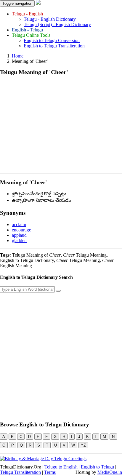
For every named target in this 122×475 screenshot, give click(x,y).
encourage (21, 229)
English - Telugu (27, 29)
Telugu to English (61, 466)
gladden (19, 240)
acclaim (19, 224)
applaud (19, 235)
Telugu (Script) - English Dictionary (57, 24)
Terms (50, 472)
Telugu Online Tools (31, 35)
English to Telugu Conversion (52, 40)
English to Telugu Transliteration (54, 45)
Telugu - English (27, 13)
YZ (83, 445)
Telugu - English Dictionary (50, 19)
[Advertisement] (61, 123)
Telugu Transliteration (20, 472)
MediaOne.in (109, 472)
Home (17, 55)
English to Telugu (97, 466)
